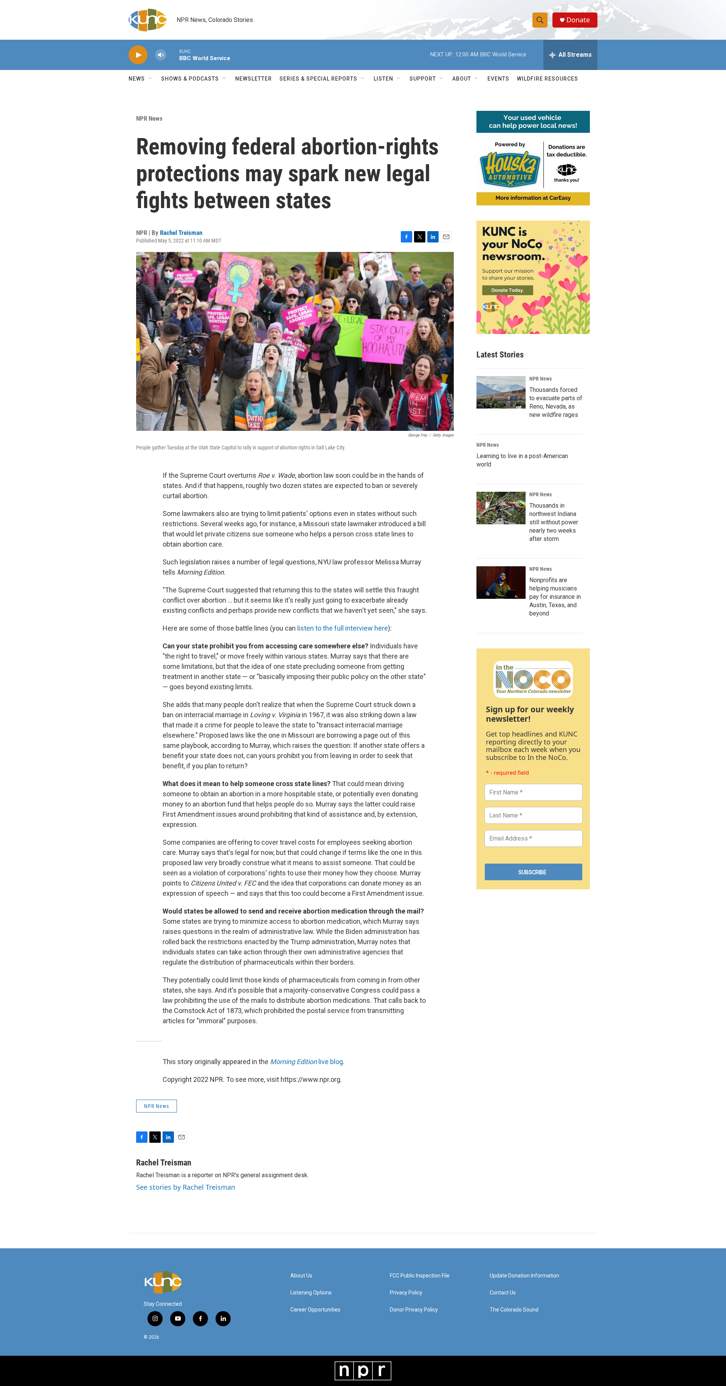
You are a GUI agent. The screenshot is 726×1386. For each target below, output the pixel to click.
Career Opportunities (315, 1310)
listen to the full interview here (342, 628)
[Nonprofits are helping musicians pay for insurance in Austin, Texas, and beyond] (501, 582)
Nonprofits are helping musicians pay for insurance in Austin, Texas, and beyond (555, 596)
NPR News (149, 118)
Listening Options (311, 1293)
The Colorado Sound (514, 1310)
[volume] (160, 55)
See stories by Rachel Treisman (185, 1187)
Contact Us (503, 1293)
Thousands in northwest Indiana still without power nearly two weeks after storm (553, 522)
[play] (138, 55)
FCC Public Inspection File (420, 1276)
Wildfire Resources (547, 79)
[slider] (173, 55)
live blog (306, 1062)
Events (498, 79)
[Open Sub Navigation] (150, 79)
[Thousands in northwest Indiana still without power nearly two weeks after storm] (501, 508)
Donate (578, 20)
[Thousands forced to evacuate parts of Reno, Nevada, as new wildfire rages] (501, 392)
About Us (301, 1276)
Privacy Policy (406, 1293)
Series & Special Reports (318, 79)
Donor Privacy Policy (414, 1310)
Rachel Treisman (181, 232)
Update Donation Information (524, 1276)
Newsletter (253, 79)
